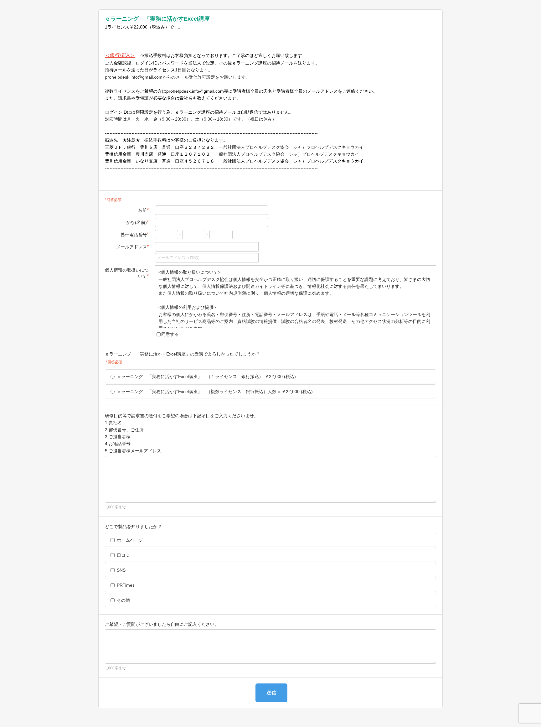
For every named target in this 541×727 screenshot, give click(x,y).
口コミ (123, 555)
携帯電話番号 (135, 234)
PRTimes (126, 585)
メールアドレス (132, 246)
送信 (271, 692)
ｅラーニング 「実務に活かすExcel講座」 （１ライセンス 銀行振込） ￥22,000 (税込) (206, 376)
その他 (123, 600)
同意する (170, 334)
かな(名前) (137, 222)
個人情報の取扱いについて (127, 273)
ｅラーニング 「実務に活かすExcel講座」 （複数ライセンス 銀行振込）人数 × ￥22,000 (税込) (215, 391)
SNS (121, 570)
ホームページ (130, 540)
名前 (143, 210)
